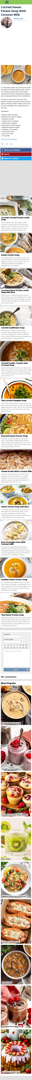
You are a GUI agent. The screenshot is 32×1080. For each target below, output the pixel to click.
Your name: (7, 634)
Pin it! (6, 154)
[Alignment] (23, 647)
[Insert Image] (8, 647)
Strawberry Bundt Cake (11, 1072)
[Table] (14, 647)
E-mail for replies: (9, 639)
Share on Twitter (11, 158)
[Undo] (5, 645)
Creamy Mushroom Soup (11, 723)
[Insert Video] (11, 647)
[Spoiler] (20, 647)
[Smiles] (26, 647)
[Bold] (11, 645)
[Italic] (14, 645)
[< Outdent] (26, 645)
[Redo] (8, 645)
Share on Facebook (12, 150)
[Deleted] (17, 645)
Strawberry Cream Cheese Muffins (15, 815)
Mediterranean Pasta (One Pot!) (14, 896)
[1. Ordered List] (23, 645)
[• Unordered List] (20, 645)
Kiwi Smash (6, 859)
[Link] (17, 647)
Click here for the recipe (9, 139)
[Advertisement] (16, 46)
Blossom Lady (18, 18)
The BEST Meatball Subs (11, 942)
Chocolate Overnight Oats (12, 1026)
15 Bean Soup (7, 983)
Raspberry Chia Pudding (11, 769)
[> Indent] (5, 647)
